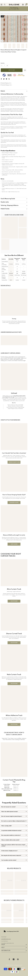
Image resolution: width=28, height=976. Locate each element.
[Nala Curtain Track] (14, 658)
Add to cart (11, 70)
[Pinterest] (6, 78)
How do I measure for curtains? (8, 806)
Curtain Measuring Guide (14, 794)
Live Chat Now (4, 941)
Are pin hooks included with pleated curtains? (11, 830)
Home (2, 13)
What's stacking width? (6, 825)
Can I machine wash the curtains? (8, 860)
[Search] (5, 4)
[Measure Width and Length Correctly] (14, 518)
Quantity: (3, 63)
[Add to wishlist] (25, 70)
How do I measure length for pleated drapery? (11, 816)
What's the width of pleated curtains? (9, 811)
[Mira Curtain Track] (14, 572)
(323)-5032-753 (10, 943)
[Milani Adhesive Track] (14, 699)
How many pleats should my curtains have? (11, 835)
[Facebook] (1, 78)
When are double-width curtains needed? (10, 840)
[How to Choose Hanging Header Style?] (14, 478)
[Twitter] (3, 78)
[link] (14, 8)
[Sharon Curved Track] (14, 617)
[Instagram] (13, 959)
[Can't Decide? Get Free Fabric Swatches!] (14, 436)
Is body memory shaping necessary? (9, 850)
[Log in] (23, 4)
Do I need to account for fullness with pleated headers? (13, 821)
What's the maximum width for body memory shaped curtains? (13, 845)
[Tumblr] (9, 78)
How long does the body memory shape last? (11, 855)
